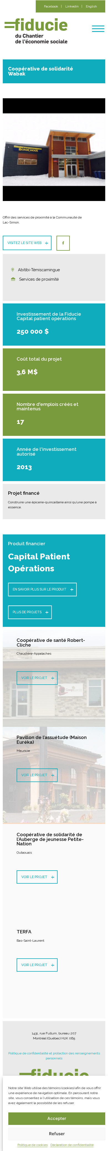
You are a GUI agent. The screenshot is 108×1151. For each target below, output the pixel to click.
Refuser (57, 1133)
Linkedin (72, 6)
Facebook (51, 6)
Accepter (56, 1118)
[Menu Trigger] (98, 28)
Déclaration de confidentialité (72, 1145)
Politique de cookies (32, 1145)
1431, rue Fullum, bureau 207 (54, 1033)
